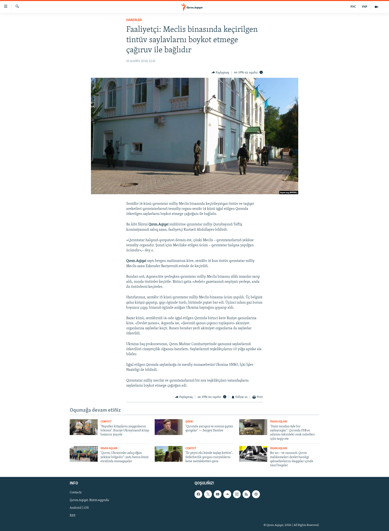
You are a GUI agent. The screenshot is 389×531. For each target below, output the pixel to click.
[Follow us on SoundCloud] (227, 494)
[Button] (220, 72)
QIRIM (189, 421)
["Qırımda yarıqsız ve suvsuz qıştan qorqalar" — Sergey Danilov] (169, 427)
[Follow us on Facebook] (198, 494)
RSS (72, 515)
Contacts (76, 492)
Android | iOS (79, 508)
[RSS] (246, 494)
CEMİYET (105, 421)
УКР (364, 7)
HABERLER (134, 20)
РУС (353, 7)
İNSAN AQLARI (278, 421)
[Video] (376, 7)
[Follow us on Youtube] (217, 494)
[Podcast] (256, 494)
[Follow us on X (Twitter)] (208, 494)
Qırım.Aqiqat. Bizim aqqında (89, 500)
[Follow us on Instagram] (237, 494)
